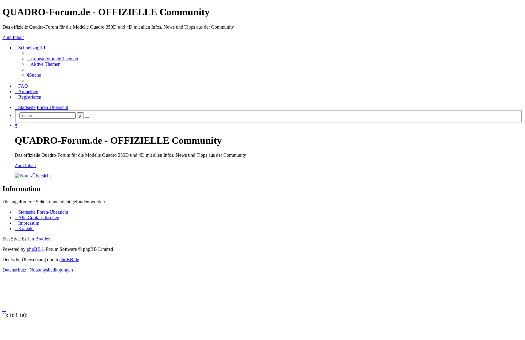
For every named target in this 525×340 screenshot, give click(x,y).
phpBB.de (69, 259)
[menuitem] (52, 58)
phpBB (34, 249)
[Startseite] (33, 175)
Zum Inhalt (13, 37)
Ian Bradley (39, 238)
